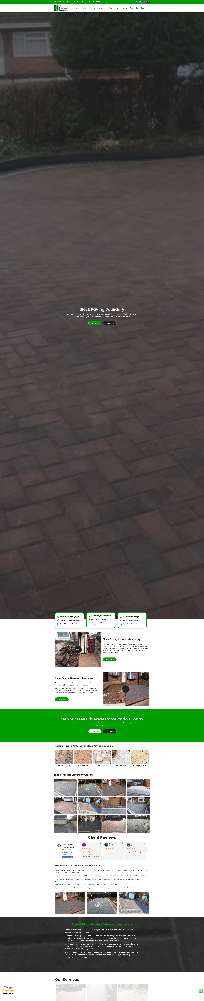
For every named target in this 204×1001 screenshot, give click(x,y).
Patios (110, 8)
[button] (8, 990)
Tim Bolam (90, 844)
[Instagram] (144, 2)
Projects (124, 8)
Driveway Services (97, 8)
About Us (85, 8)
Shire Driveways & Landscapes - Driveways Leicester (69, 845)
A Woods (112, 844)
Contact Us (140, 8)
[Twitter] (140, 2)
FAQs (131, 8)
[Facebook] (136, 2)
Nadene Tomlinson (137, 844)
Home (77, 8)
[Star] (148, 2)
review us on (67, 857)
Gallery (116, 8)
